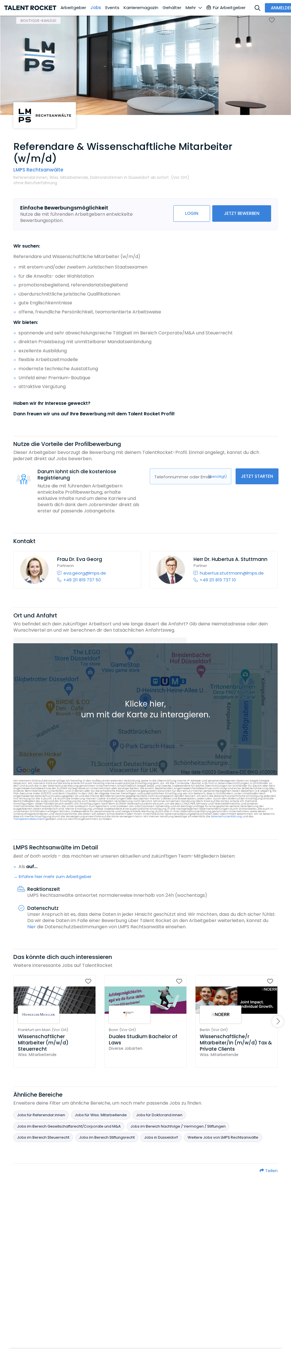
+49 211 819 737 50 (82, 580)
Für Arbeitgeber (229, 8)
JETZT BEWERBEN (241, 213)
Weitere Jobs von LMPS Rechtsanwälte (223, 1137)
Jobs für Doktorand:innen (159, 1115)
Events (112, 8)
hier (31, 926)
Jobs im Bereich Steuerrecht (43, 1137)
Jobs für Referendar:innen (41, 1115)
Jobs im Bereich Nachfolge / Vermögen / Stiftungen (178, 1126)
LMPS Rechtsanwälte (38, 170)
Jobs (95, 8)
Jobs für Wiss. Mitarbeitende (101, 1115)
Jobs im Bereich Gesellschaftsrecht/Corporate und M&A (69, 1126)
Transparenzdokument (29, 819)
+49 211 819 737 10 (218, 580)
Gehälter (172, 8)
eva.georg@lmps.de (84, 573)
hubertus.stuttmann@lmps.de (232, 573)
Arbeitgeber (73, 8)
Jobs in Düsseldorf (161, 1137)
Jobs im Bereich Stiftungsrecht (107, 1137)
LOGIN (191, 213)
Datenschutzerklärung (226, 816)
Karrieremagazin (141, 8)
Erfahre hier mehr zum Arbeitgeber (55, 876)
